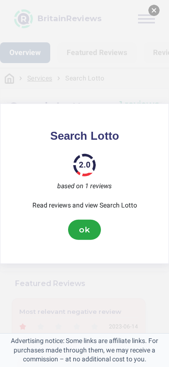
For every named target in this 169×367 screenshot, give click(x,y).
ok (84, 229)
